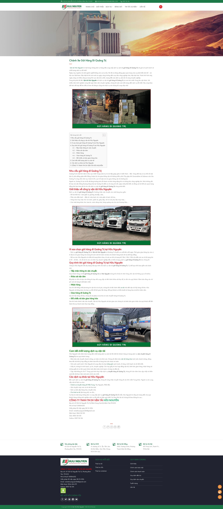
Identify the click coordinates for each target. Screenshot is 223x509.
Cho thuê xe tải (75, 392)
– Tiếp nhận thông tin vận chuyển (85, 148)
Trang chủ (90, 7)
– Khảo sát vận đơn (81, 150)
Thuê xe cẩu (99, 467)
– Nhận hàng (79, 153)
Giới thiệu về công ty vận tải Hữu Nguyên (85, 140)
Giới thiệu (100, 7)
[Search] (160, 6)
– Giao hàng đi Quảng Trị (83, 155)
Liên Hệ (142, 7)
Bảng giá (118, 7)
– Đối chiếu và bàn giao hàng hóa (86, 158)
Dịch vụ (109, 7)
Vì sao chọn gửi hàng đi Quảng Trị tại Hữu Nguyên (88, 143)
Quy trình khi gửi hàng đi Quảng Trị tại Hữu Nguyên (88, 145)
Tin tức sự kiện (131, 7)
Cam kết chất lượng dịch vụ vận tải (83, 160)
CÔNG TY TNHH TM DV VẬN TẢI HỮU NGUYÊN (87, 165)
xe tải (122, 287)
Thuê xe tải (98, 464)
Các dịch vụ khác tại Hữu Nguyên (83, 163)
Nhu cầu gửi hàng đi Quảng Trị (81, 138)
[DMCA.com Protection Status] (63, 493)
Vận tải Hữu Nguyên (76, 68)
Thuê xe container (101, 471)
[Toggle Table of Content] (103, 135)
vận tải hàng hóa (126, 359)
